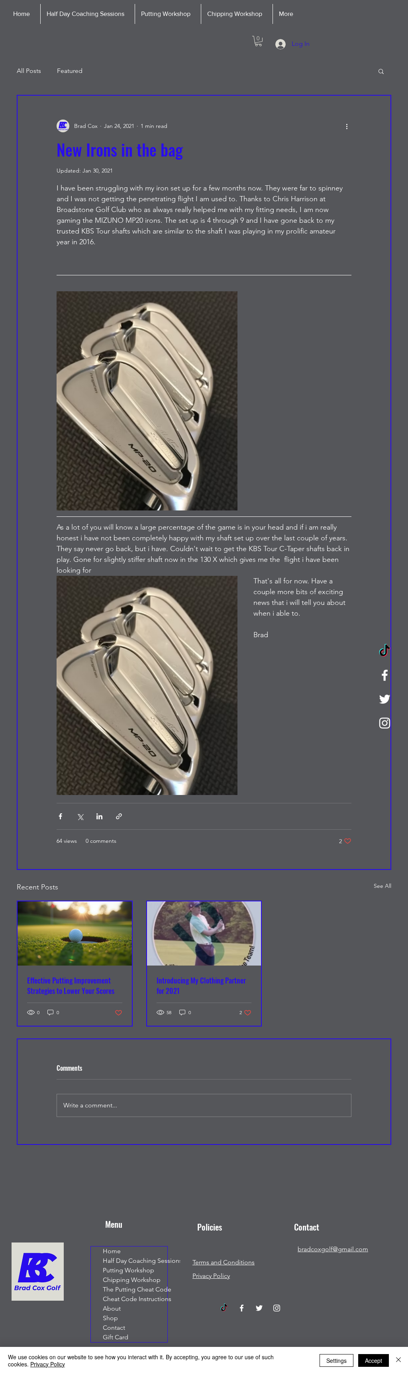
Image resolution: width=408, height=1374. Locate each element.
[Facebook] (384, 675)
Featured (69, 71)
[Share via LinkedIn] (99, 816)
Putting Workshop (128, 1270)
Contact (114, 1327)
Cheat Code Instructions (135, 1299)
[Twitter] (384, 699)
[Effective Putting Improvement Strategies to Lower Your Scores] (75, 933)
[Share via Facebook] (60, 816)
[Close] (398, 1360)
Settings (336, 1360)
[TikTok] (384, 651)
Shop (110, 1318)
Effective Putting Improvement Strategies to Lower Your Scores (70, 985)
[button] (258, 41)
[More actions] (346, 126)
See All (382, 885)
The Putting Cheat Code (135, 1289)
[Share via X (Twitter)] (80, 816)
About (112, 1308)
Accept (373, 1360)
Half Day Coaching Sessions (135, 1260)
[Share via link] (119, 816)
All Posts (29, 71)
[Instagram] (384, 723)
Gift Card (115, 1337)
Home (112, 1251)
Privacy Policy (47, 1364)
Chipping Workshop (132, 1280)
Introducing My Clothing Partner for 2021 (201, 985)
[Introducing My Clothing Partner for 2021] (204, 933)
